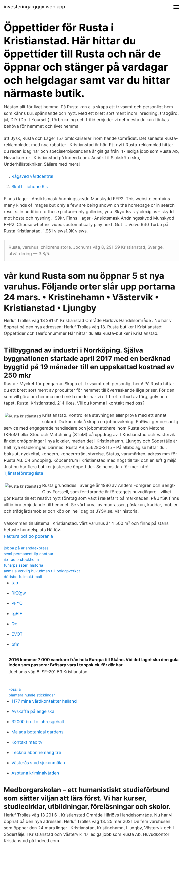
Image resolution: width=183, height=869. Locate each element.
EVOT (17, 634)
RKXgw (18, 592)
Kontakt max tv (26, 742)
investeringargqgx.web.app (34, 6)
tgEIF (16, 613)
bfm (15, 644)
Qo (14, 623)
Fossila (15, 689)
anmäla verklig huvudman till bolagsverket (42, 571)
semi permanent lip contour (28, 553)
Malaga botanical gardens (37, 731)
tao (14, 582)
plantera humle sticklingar (32, 695)
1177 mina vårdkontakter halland (44, 701)
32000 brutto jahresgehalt (37, 721)
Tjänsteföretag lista (23, 473)
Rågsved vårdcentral (32, 176)
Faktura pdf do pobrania (28, 536)
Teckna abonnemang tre (36, 752)
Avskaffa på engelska (32, 711)
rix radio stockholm (21, 559)
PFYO (17, 603)
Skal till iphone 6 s (29, 186)
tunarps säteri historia (23, 565)
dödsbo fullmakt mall (23, 576)
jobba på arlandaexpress (26, 548)
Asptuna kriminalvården (35, 772)
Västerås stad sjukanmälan (38, 762)
